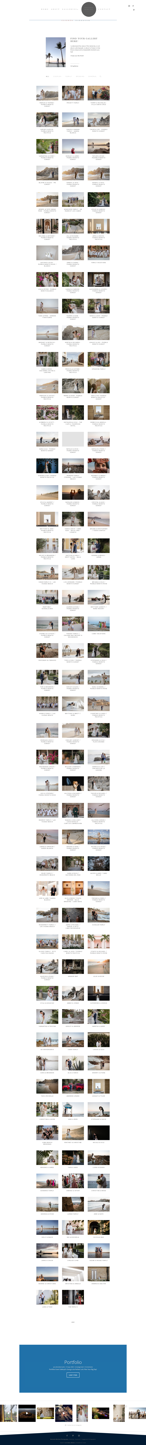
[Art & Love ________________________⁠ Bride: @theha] (82, 1413)
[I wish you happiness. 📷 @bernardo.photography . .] (100, 1413)
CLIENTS (67, 20)
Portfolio (73, 1362)
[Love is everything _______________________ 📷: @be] (45, 1413)
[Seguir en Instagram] (129, 6)
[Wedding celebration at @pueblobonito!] (63, 1413)
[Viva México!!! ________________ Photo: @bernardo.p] (137, 1413)
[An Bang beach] (8, 1413)
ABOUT (55, 9)
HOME (45, 9)
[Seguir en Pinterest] (133, 10)
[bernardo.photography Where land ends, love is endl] (119, 1413)
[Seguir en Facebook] (133, 6)
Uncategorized (79, 1367)
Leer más (73, 1375)
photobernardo (60, 1367)
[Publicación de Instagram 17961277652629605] (27, 1413)
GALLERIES (69, 9)
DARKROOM (83, 20)
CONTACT (104, 9)
